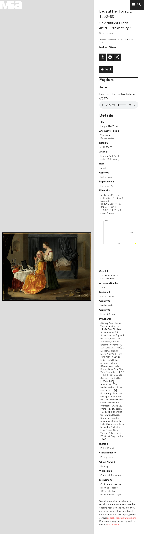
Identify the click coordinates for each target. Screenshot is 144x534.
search (139, 4)
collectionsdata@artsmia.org (121, 518)
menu (133, 4)
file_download (103, 57)
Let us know (113, 525)
